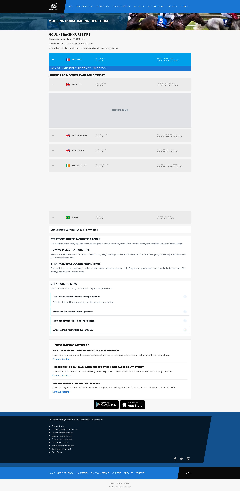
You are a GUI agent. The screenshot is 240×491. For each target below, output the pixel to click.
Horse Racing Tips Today (122, 487)
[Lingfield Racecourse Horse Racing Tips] (53, 84)
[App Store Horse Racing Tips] (133, 405)
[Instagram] (188, 458)
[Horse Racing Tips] (53, 6)
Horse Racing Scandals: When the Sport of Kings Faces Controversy (98, 367)
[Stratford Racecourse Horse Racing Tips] (53, 150)
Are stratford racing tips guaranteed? (73, 329)
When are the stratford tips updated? (73, 311)
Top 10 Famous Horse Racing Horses (76, 383)
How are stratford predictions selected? (74, 320)
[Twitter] (181, 458)
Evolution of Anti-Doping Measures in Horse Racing (87, 350)
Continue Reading (61, 359)
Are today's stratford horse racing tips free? (76, 296)
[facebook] (175, 458)
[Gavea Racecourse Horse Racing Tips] (53, 217)
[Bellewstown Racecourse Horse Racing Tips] (53, 165)
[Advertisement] (120, 110)
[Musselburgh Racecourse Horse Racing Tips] (53, 135)
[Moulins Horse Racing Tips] (53, 59)
